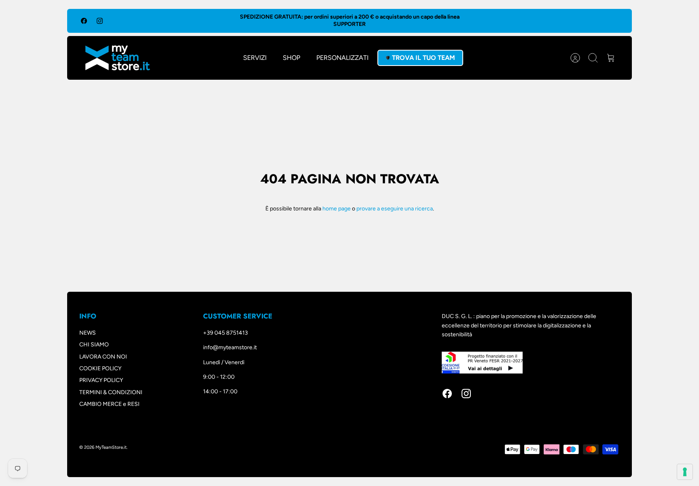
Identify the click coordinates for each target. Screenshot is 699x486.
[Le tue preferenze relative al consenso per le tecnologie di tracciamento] (685, 472)
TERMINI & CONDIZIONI (110, 392)
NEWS (87, 332)
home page (336, 208)
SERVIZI (255, 58)
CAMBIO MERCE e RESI (109, 404)
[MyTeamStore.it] (117, 58)
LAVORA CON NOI (103, 356)
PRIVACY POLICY (101, 380)
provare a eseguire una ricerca (394, 208)
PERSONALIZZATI (342, 58)
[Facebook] (84, 20)
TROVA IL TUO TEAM (423, 58)
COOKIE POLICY (100, 368)
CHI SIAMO (94, 344)
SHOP (291, 58)
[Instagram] (100, 20)
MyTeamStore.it (111, 447)
